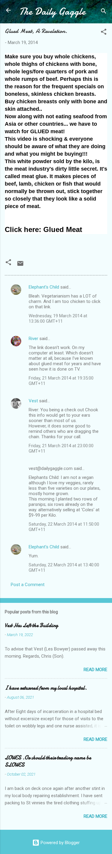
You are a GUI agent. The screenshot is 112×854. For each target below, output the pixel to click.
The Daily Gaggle (52, 11)
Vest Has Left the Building (31, 625)
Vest (33, 401)
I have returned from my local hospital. (46, 688)
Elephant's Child (44, 287)
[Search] (103, 12)
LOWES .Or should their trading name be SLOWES (48, 761)
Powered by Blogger (59, 842)
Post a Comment (28, 584)
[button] (103, 32)
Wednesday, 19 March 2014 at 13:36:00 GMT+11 (58, 318)
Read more (95, 669)
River (33, 338)
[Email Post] (20, 265)
